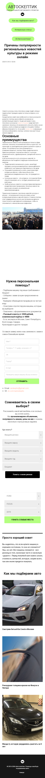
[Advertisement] (22, 88)
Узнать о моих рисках (22, 474)
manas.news (29, 129)
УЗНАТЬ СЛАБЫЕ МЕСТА (22, 520)
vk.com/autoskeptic (16, 391)
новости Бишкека (23, 123)
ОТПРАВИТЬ (21, 381)
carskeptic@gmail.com (19, 388)
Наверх (21, 772)
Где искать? (7, 429)
